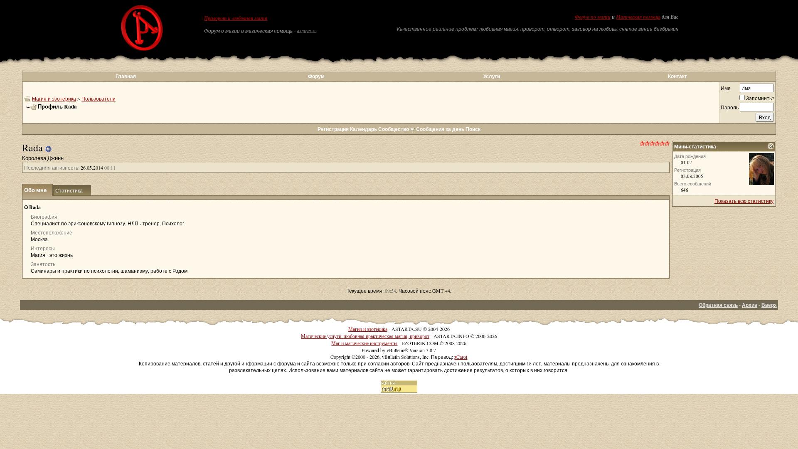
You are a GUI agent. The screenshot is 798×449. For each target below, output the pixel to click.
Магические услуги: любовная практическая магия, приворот (365, 336)
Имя (726, 88)
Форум (316, 76)
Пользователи (98, 98)
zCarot (460, 356)
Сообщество (393, 129)
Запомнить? (760, 98)
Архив (749, 304)
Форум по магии (593, 17)
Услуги (491, 76)
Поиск (473, 129)
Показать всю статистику (743, 200)
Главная (126, 76)
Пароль (730, 107)
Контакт (677, 76)
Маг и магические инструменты (364, 343)
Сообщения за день (440, 129)
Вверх (769, 304)
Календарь (363, 129)
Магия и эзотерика (54, 98)
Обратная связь (718, 304)
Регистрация (333, 129)
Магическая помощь (638, 17)
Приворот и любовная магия (235, 18)
